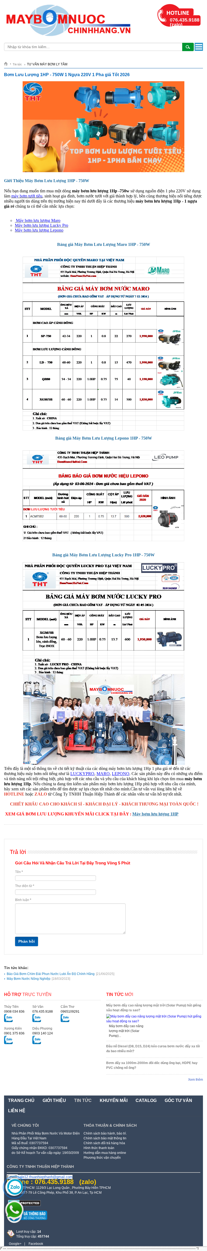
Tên (19, 872)
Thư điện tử (24, 886)
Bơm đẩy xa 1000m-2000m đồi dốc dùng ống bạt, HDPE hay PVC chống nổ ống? (152, 1065)
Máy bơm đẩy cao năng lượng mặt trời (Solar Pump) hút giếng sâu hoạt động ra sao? (153, 1007)
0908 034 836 (14, 1011)
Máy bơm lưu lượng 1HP (155, 814)
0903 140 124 (42, 1033)
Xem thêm (195, 1080)
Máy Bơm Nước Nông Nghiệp (38, 979)
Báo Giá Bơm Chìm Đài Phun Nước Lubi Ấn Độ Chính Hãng (60, 974)
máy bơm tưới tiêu (26, 196)
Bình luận (23, 900)
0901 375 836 (14, 1033)
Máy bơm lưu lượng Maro (38, 220)
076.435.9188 (42, 1011)
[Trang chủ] (7, 63)
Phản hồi (26, 941)
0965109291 (70, 1011)
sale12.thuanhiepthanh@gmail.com (45, 1177)
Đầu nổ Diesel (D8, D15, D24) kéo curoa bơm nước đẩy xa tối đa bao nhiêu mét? (153, 1048)
